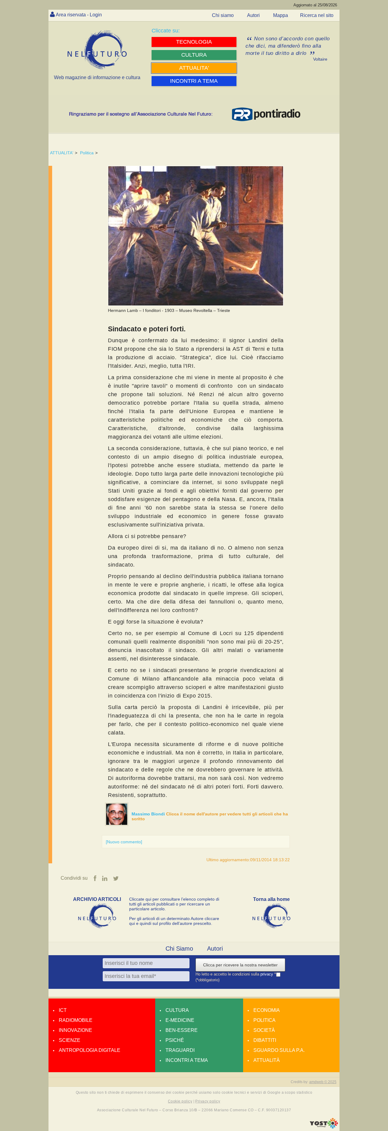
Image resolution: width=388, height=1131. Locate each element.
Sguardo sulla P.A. (279, 1050)
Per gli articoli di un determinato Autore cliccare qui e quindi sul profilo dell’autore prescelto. (174, 921)
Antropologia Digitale (89, 1050)
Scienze (69, 1040)
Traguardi (180, 1050)
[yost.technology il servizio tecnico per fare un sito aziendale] (324, 1127)
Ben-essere (182, 1030)
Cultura (177, 1010)
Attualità (266, 1060)
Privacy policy (207, 1101)
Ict (63, 1010)
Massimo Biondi (149, 813)
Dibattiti (264, 1040)
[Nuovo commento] (124, 841)
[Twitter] (116, 878)
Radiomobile (75, 1020)
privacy (267, 974)
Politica (87, 152)
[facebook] (95, 878)
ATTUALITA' (61, 152)
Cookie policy (180, 1101)
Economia (266, 1010)
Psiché (175, 1040)
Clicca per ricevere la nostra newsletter (240, 964)
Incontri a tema (187, 1060)
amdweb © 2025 (322, 1082)
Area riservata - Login (79, 14)
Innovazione (75, 1030)
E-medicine (180, 1020)
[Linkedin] (104, 878)
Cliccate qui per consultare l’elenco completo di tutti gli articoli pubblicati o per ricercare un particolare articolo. (174, 904)
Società (264, 1030)
